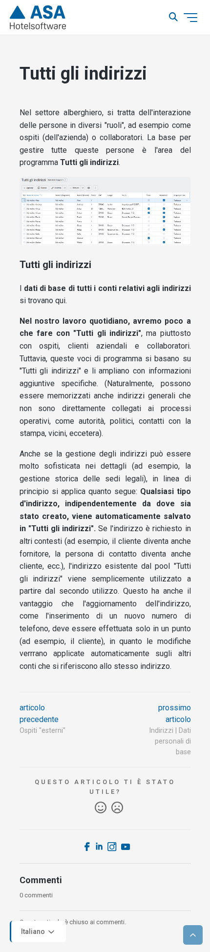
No (117, 808)
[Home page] (38, 17)
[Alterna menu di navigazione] (190, 17)
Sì (100, 808)
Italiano (33, 931)
